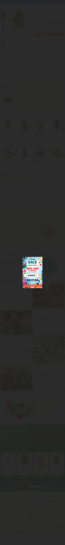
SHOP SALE (32, 285)
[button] (32, 275)
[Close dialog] (41, 258)
